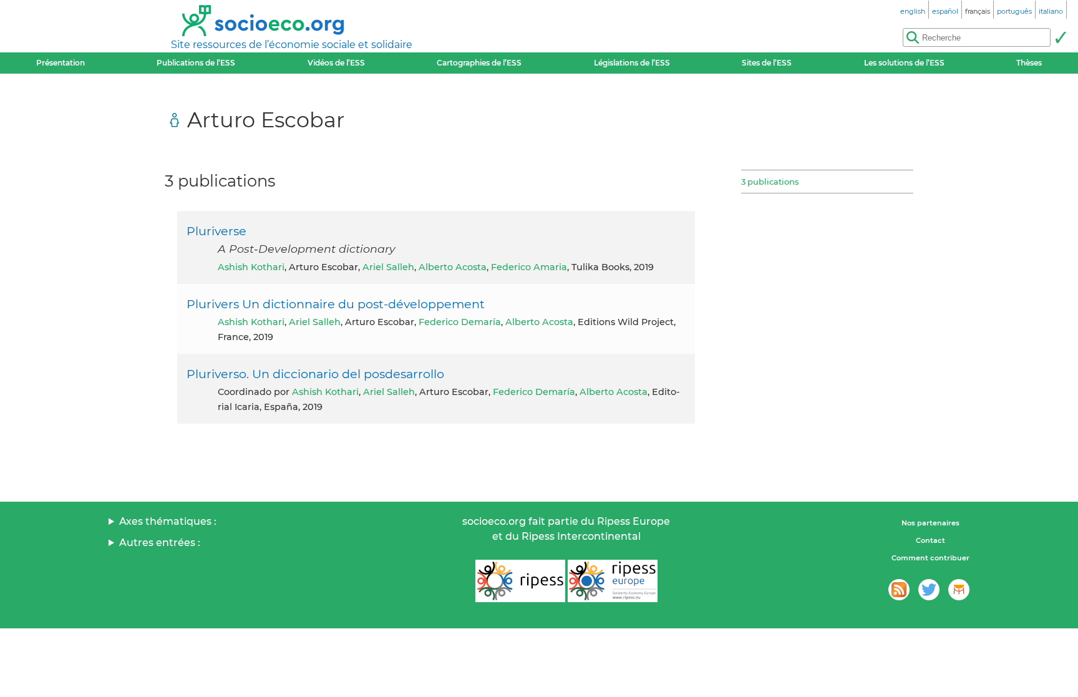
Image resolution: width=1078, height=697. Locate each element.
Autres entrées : (159, 542)
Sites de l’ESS (767, 62)
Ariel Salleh (388, 267)
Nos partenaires (930, 523)
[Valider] (1060, 37)
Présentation (60, 62)
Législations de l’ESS (632, 62)
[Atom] (899, 589)
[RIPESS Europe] (613, 581)
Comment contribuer (930, 557)
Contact (930, 540)
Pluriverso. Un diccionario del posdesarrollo (315, 373)
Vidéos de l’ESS (336, 62)
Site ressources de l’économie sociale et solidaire (291, 45)
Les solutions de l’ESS (904, 62)
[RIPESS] (520, 581)
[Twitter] (929, 589)
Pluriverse (216, 230)
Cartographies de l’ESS (479, 62)
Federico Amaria (529, 267)
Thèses (1029, 62)
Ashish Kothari (251, 267)
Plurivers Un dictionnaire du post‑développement (336, 303)
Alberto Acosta (453, 267)
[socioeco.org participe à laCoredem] (958, 589)
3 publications (770, 182)
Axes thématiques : (167, 521)
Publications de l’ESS (196, 62)
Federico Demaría (460, 322)
